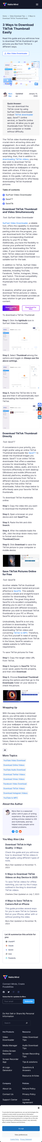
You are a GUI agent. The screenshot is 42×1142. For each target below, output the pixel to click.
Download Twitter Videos (14, 774)
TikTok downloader (24, 115)
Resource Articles (30, 1076)
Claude (10, 946)
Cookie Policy (14, 1139)
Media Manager (10, 1045)
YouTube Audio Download (14, 770)
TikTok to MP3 (20, 633)
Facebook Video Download (15, 784)
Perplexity (12, 958)
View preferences (21, 1135)
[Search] (26, 1023)
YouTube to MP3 (10, 798)
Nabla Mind (13, 4)
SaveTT (9, 199)
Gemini (10, 950)
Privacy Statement (26, 1139)
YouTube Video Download (14, 760)
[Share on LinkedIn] (39, 417)
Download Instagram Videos (15, 793)
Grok (10, 954)
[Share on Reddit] (39, 413)
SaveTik (9, 203)
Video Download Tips (17, 16)
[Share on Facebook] (39, 405)
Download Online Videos (13, 765)
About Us (7, 1088)
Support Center (10, 1099)
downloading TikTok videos (16, 159)
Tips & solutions (29, 1062)
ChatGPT (11, 941)
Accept (21, 1129)
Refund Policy (28, 1088)
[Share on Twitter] (39, 409)
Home (5, 16)
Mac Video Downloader (17, 53)
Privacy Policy (29, 1094)
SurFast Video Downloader (19, 195)
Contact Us (8, 1094)
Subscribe (29, 1001)
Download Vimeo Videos (13, 779)
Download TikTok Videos (14, 788)
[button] (39, 1108)
